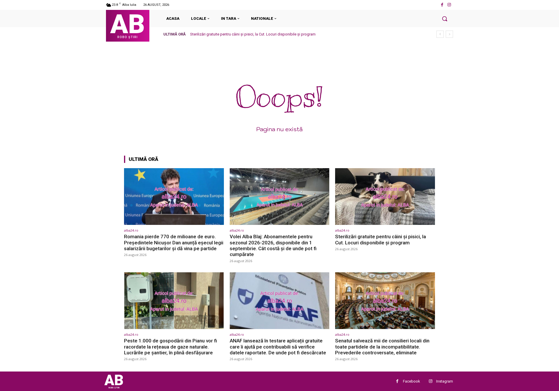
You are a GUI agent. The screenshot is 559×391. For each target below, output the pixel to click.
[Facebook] (442, 4)
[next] (449, 34)
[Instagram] (449, 4)
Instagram (444, 381)
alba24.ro (131, 230)
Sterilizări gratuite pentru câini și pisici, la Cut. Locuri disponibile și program (253, 34)
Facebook (411, 381)
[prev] (440, 34)
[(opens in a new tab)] (174, 196)
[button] (444, 18)
